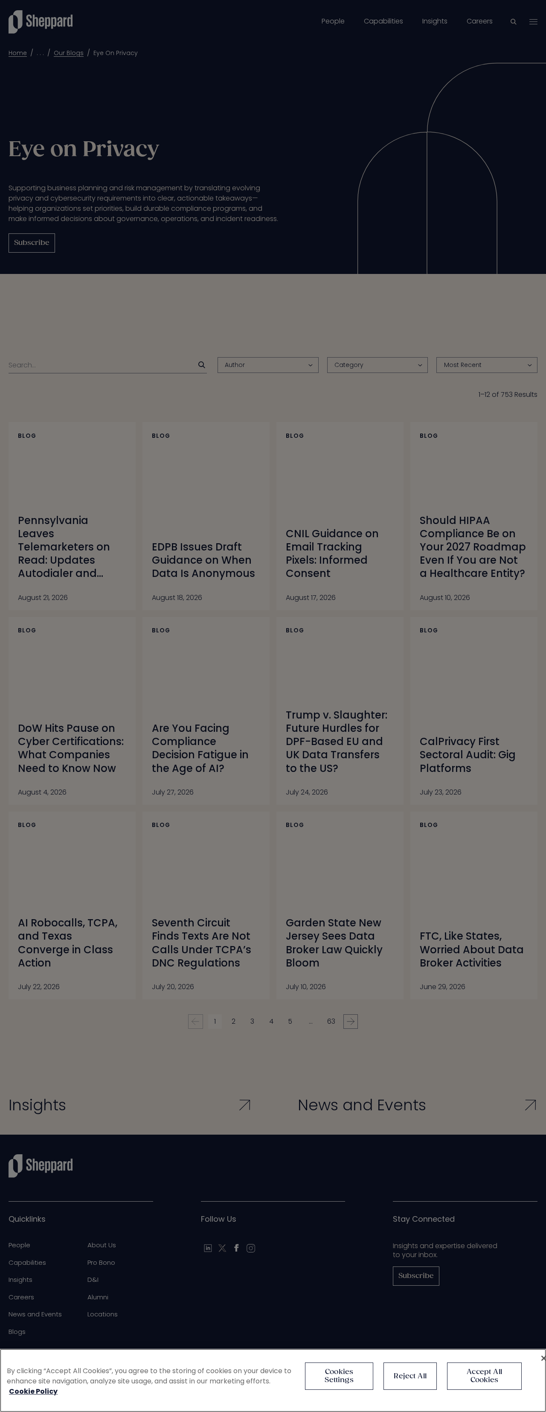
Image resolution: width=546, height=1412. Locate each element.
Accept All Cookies (484, 1376)
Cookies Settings (339, 1376)
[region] (273, 1380)
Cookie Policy (33, 1391)
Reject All (410, 1376)
